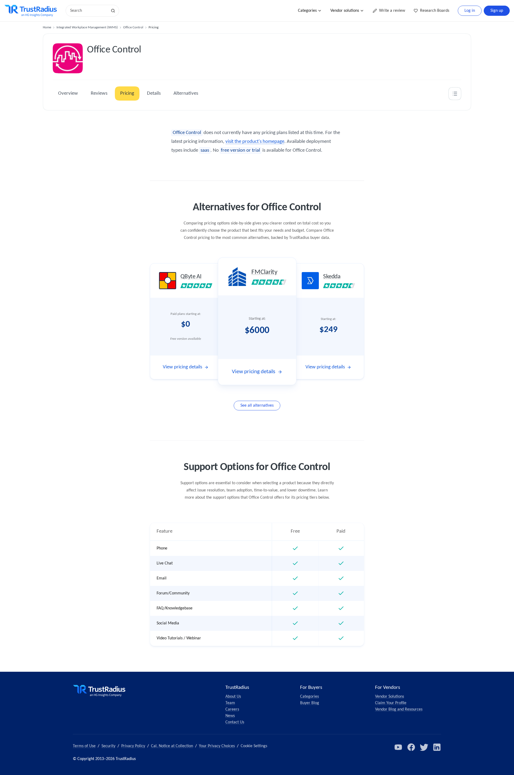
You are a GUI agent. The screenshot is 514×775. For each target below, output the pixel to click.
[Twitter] (424, 747)
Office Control (133, 27)
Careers (232, 709)
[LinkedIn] (437, 747)
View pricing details (182, 367)
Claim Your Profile (390, 703)
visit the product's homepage (254, 141)
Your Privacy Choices (217, 746)
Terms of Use (84, 746)
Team (230, 703)
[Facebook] (411, 747)
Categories (307, 11)
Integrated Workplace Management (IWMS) (87, 27)
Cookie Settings (254, 746)
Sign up (496, 11)
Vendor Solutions (389, 696)
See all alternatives (257, 405)
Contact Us (234, 722)
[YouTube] (398, 747)
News (230, 716)
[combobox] (88, 10)
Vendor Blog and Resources (398, 709)
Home (47, 27)
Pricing (127, 93)
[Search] (113, 10)
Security (108, 746)
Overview (68, 93)
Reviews (99, 93)
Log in (469, 11)
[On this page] (454, 93)
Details (154, 93)
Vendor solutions (344, 11)
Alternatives (185, 93)
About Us (233, 696)
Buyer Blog (309, 703)
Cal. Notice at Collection (172, 746)
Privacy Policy (133, 746)
